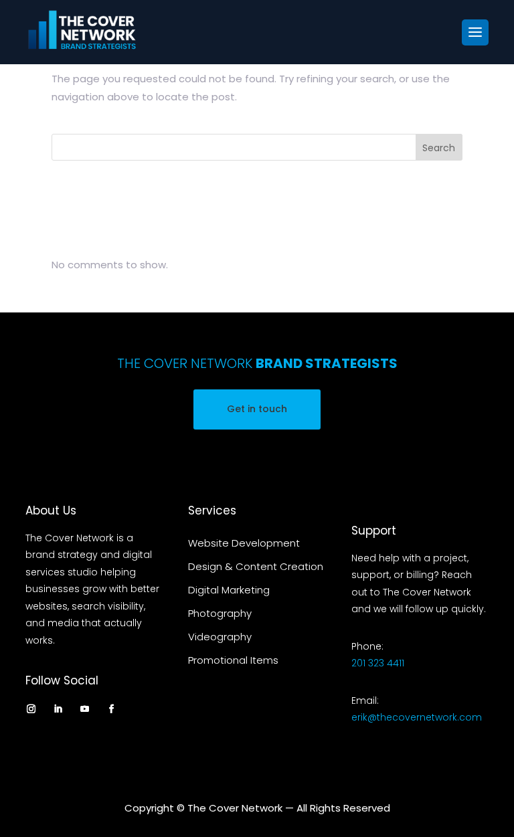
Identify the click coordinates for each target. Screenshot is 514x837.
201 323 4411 (377, 663)
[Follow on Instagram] (30, 708)
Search (438, 148)
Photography (220, 613)
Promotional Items (233, 660)
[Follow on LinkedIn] (57, 708)
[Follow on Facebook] (111, 708)
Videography (220, 637)
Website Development (244, 543)
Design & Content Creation (255, 566)
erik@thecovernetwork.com (416, 717)
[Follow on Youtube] (84, 708)
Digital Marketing (229, 590)
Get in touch (257, 408)
